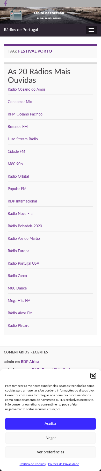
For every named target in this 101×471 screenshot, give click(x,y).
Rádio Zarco (17, 276)
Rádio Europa (18, 251)
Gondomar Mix (20, 102)
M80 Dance (17, 288)
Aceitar (50, 424)
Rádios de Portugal (21, 30)
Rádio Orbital (18, 176)
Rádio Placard (19, 326)
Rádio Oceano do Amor (26, 89)
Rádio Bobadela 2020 (25, 226)
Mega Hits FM (19, 301)
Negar (51, 438)
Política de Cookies (33, 464)
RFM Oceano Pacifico (25, 114)
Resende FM (18, 127)
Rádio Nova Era (20, 214)
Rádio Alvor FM (20, 313)
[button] (93, 375)
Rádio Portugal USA (23, 263)
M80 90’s (15, 164)
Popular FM (17, 189)
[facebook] (6, 3)
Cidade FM (16, 152)
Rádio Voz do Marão (24, 239)
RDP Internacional (22, 201)
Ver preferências (50, 452)
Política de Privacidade (63, 464)
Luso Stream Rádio (23, 139)
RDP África (30, 362)
